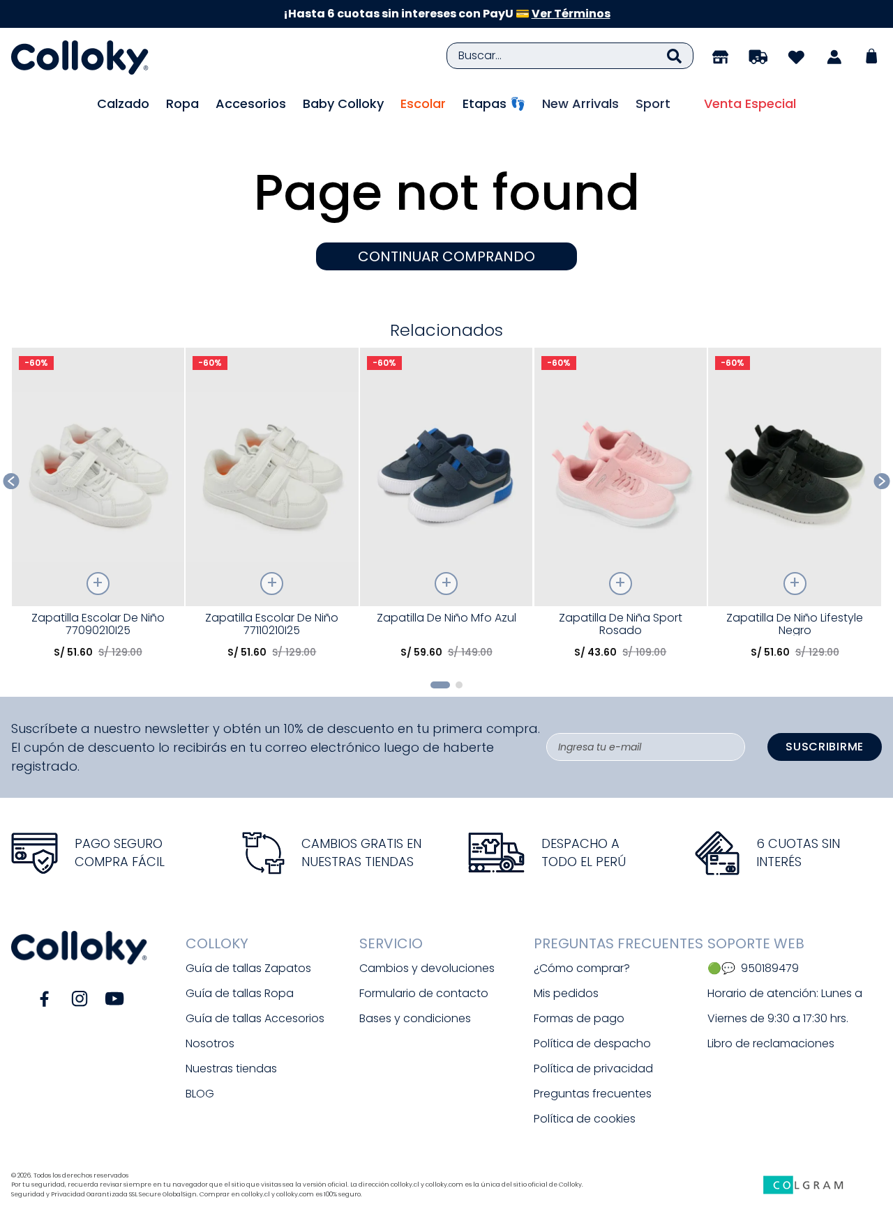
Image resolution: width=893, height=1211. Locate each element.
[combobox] (569, 56)
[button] (440, 684)
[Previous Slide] (11, 481)
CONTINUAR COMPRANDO (446, 256)
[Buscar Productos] (674, 55)
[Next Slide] (882, 481)
